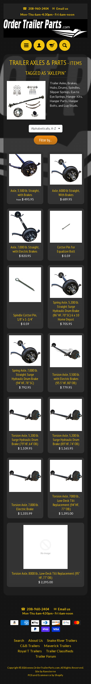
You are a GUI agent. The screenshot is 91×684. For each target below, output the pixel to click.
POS (30, 675)
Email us (60, 8)
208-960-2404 (36, 8)
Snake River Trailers (62, 640)
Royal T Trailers (30, 651)
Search (19, 640)
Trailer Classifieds (59, 651)
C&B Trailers (30, 646)
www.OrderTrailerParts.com (43, 667)
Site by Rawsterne (45, 671)
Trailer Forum (45, 656)
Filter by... (45, 140)
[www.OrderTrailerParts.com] (45, 28)
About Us (35, 640)
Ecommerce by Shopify (50, 675)
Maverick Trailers (57, 646)
